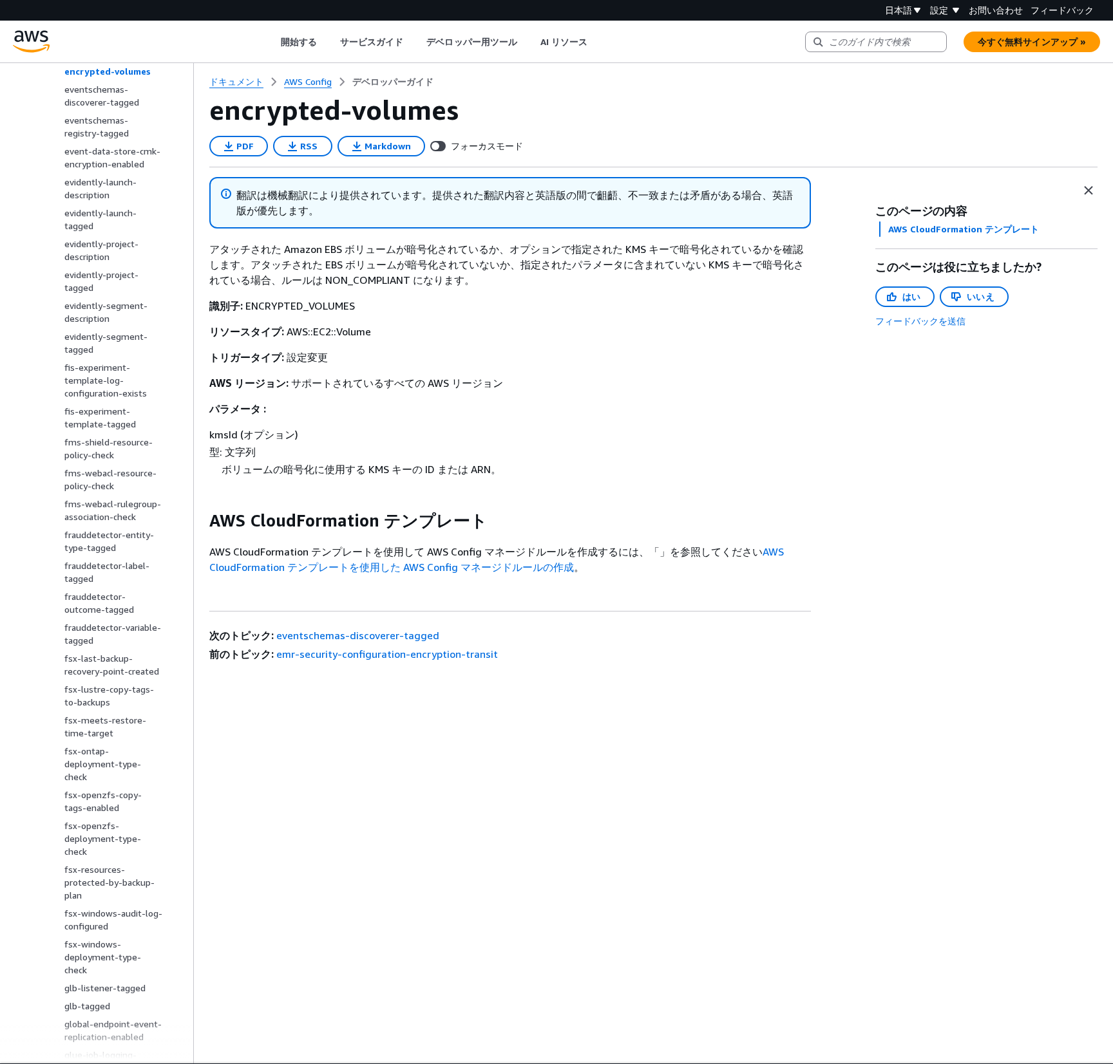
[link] (392, 81)
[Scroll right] (597, 42)
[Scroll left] (271, 42)
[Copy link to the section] (199, 520)
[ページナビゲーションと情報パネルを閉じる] (1089, 190)
